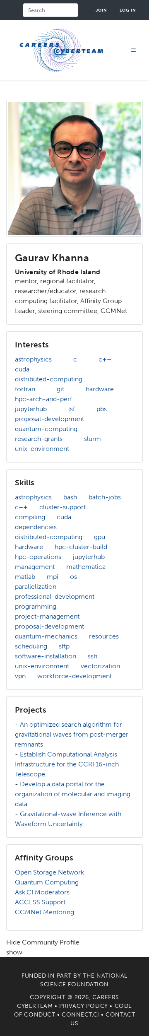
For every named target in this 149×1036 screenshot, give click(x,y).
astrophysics (33, 359)
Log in (128, 10)
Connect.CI (80, 1014)
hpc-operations (38, 557)
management (35, 567)
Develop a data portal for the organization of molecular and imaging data (72, 794)
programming (35, 606)
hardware (100, 389)
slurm (92, 439)
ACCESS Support (40, 902)
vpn (20, 676)
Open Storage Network (49, 872)
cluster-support (62, 507)
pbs (101, 409)
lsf (71, 409)
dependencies (36, 527)
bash (70, 497)
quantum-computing (46, 429)
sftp (64, 646)
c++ (105, 359)
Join (101, 10)
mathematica (86, 567)
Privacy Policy (83, 1005)
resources (104, 636)
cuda (22, 369)
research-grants (38, 439)
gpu (99, 537)
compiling (30, 517)
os (73, 577)
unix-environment (42, 449)
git (60, 389)
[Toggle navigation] (133, 50)
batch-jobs (105, 497)
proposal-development (49, 419)
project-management (47, 616)
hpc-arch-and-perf (43, 399)
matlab (25, 577)
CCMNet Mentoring (44, 912)
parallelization (35, 586)
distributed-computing (48, 379)
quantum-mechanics (46, 636)
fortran (25, 389)
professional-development (54, 596)
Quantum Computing (47, 882)
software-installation (45, 656)
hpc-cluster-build (81, 547)
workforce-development (74, 676)
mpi (52, 577)
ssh (92, 656)
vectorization (100, 666)
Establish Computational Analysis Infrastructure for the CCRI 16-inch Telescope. (67, 764)
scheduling (31, 646)
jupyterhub (31, 409)
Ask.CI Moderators (42, 892)
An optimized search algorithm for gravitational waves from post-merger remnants (71, 734)
